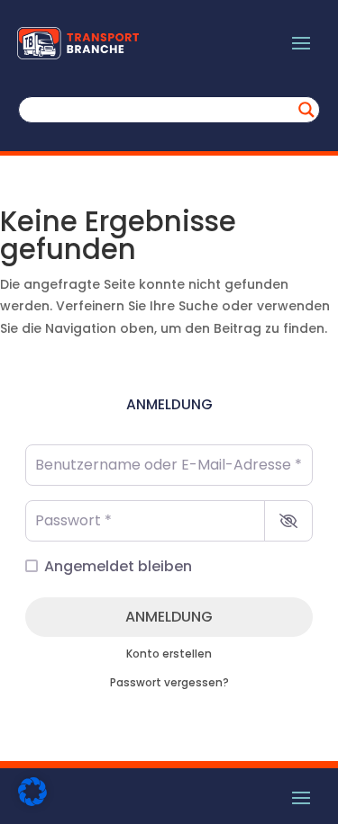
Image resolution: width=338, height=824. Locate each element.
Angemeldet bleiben (118, 566)
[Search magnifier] (306, 109)
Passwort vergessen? (169, 683)
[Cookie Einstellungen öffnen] (32, 802)
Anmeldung (169, 616)
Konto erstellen (169, 654)
